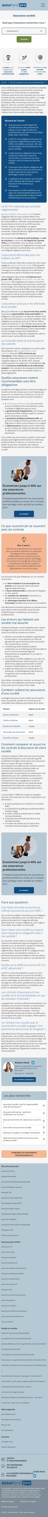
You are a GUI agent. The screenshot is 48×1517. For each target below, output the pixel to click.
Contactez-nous (7, 1442)
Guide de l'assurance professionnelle (15, 1333)
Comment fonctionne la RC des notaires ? (16, 1387)
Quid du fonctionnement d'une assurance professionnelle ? (20, 1139)
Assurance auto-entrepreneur (12, 1316)
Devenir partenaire (8, 1447)
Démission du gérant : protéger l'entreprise (21, 1132)
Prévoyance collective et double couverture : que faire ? (22, 1397)
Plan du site (5, 1425)
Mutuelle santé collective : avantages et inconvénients (21, 1376)
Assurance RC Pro (8, 1171)
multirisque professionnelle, (18, 403)
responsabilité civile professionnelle (19, 214)
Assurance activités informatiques (14, 1311)
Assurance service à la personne (13, 1295)
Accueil (4, 82)
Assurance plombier (8, 1257)
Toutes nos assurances (9, 1235)
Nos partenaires (7, 1430)
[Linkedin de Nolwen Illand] (32, 1062)
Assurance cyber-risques (10, 1209)
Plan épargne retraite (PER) (11, 1203)
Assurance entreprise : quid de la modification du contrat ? (17, 1113)
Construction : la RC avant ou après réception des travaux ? (23, 1381)
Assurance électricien (9, 1263)
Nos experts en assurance (11, 1419)
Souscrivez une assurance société (17, 1127)
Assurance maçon (8, 1252)
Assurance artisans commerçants (13, 1268)
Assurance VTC (6, 1247)
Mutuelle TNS (6, 1192)
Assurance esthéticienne (10, 1279)
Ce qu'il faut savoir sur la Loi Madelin (15, 1403)
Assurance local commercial (11, 1198)
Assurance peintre (8, 1300)
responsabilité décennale (20, 265)
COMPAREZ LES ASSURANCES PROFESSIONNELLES (24, 1154)
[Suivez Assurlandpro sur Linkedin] (39, 1476)
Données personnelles (9, 1507)
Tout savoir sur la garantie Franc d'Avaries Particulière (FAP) (23, 1360)
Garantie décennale (8, 1176)
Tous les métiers (7, 1322)
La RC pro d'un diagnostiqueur (12, 1392)
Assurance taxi (6, 1290)
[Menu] (43, 5)
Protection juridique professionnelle (14, 1214)
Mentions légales (7, 1501)
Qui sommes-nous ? (8, 1414)
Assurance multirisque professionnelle (15, 1182)
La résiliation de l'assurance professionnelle (17, 1354)
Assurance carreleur (9, 1306)
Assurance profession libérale (12, 1273)
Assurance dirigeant (8, 1219)
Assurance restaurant (9, 1284)
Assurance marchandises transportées (15, 1225)
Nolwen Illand (22, 1062)
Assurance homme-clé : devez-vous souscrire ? (22, 1121)
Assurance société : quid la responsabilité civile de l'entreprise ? (20, 1105)
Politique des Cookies (28, 1501)
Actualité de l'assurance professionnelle (16, 1338)
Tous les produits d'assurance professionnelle (26, 82)
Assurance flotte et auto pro (11, 1187)
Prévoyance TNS (7, 1230)
